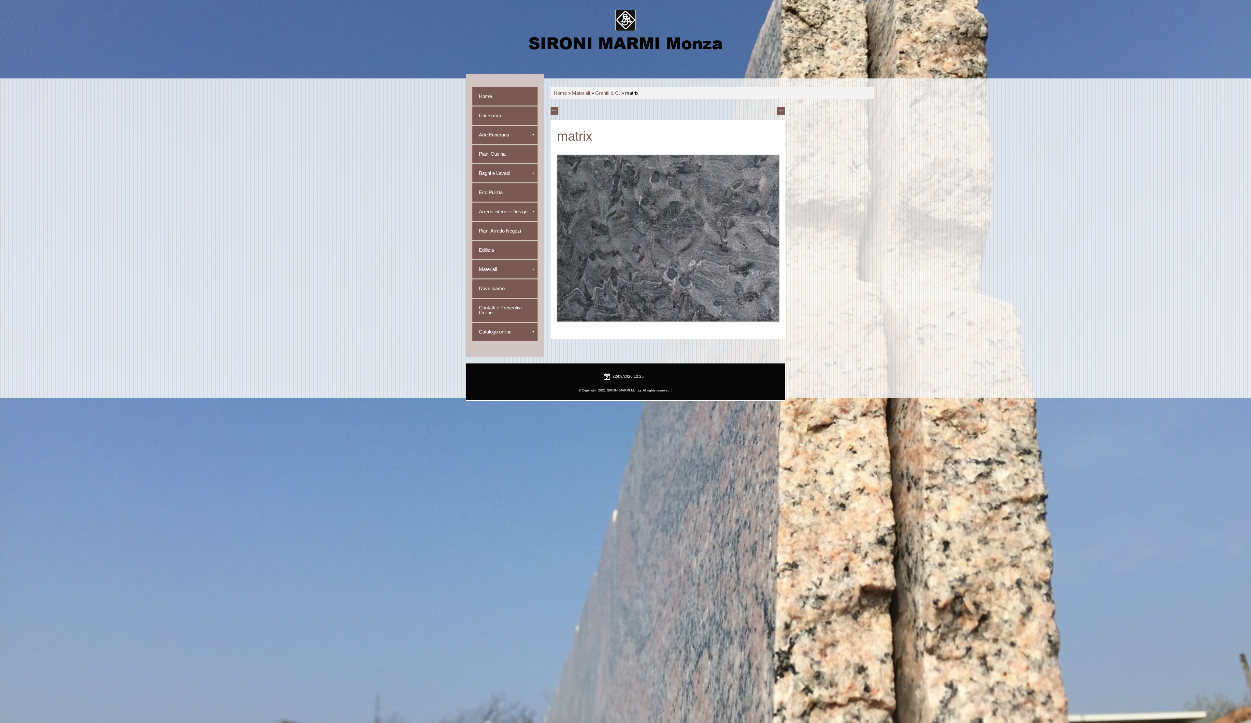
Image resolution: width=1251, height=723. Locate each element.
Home (560, 93)
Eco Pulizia (491, 192)
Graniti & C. (607, 93)
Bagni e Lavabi (494, 173)
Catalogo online (495, 331)
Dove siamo (492, 288)
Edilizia (486, 250)
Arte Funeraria (494, 134)
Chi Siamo (490, 115)
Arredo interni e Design (503, 211)
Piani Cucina (492, 154)
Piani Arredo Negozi (500, 231)
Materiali (581, 93)
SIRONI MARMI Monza (625, 42)
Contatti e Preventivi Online (500, 310)
